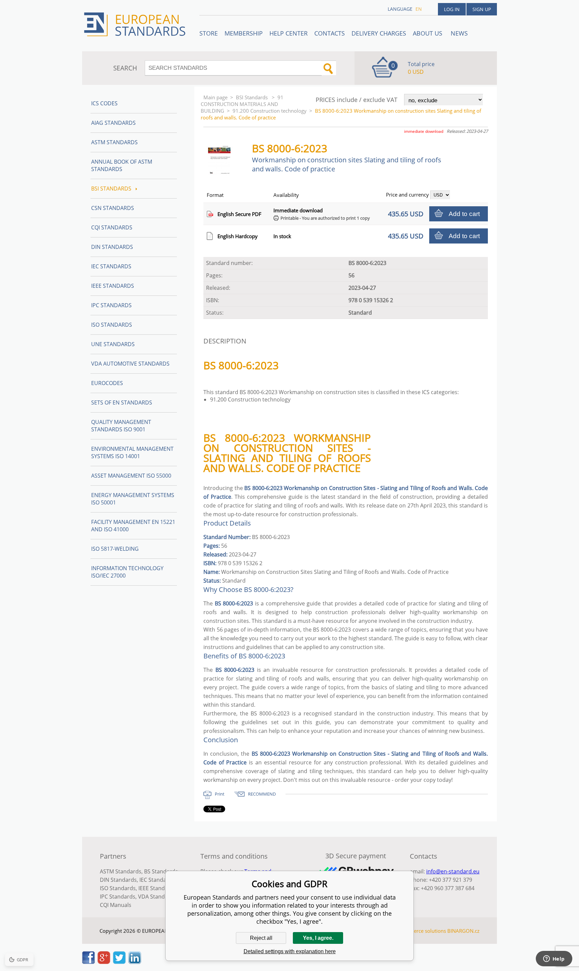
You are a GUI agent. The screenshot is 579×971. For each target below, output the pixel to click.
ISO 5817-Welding (115, 548)
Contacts (329, 33)
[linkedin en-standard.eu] (134, 962)
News (459, 33)
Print (219, 794)
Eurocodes (107, 383)
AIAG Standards (113, 122)
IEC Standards (111, 266)
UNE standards (113, 344)
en (418, 9)
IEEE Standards (112, 285)
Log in (452, 9)
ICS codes (104, 103)
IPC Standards (111, 305)
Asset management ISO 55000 (131, 475)
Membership (243, 33)
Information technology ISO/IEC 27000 (127, 571)
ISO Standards (111, 324)
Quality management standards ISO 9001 (121, 425)
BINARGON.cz (463, 930)
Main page (215, 97)
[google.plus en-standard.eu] (104, 962)
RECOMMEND (262, 794)
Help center (288, 33)
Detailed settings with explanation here (290, 951)
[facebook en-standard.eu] (88, 962)
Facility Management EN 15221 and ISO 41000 (133, 525)
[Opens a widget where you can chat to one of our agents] (553, 959)
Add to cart (464, 213)
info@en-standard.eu (452, 871)
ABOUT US (428, 33)
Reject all (261, 938)
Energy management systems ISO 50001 (132, 498)
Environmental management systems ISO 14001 (132, 452)
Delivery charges (378, 33)
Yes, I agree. (318, 938)
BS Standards (161, 871)
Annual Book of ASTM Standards (121, 165)
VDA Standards (157, 896)
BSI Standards (252, 97)
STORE (208, 33)
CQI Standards (111, 227)
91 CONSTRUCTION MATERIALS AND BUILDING (242, 104)
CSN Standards (112, 208)
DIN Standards (112, 247)
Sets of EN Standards (121, 402)
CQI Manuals (115, 905)
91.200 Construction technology (270, 110)
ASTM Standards (114, 142)
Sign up (481, 9)
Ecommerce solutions (421, 930)
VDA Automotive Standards (130, 363)
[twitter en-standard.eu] (119, 962)
